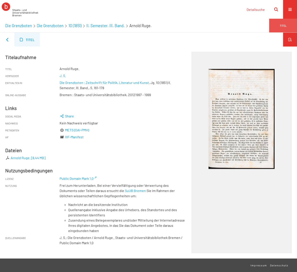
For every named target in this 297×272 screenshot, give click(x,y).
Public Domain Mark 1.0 (76, 178)
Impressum (258, 265)
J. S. (63, 75)
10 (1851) (75, 25)
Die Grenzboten (18, 25)
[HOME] (20, 9)
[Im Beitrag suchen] (290, 40)
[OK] (276, 9)
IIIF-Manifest (74, 137)
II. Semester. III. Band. (105, 25)
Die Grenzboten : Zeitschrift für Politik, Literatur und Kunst (104, 82)
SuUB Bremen (135, 191)
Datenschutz (279, 265)
